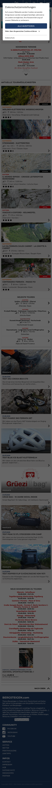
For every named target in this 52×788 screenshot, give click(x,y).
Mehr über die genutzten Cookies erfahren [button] (21, 31)
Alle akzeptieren (26, 26)
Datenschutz (10, 38)
